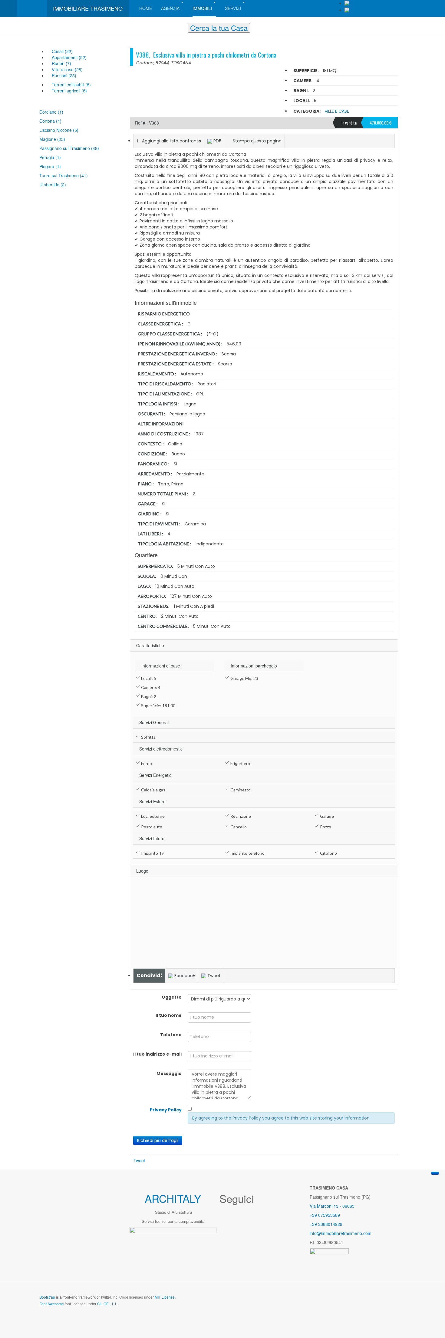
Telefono (171, 1035)
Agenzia (170, 8)
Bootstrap (47, 1297)
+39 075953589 (325, 1215)
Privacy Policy (166, 1110)
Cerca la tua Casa (219, 28)
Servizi (233, 8)
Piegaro (47, 166)
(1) (60, 112)
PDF (217, 141)
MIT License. (165, 1297)
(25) (61, 139)
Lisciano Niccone (56, 130)
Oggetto (172, 997)
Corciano (48, 112)
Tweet (214, 976)
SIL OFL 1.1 (107, 1303)
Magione (48, 139)
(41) (84, 175)
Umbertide (50, 184)
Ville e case (337, 111)
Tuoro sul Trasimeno (59, 175)
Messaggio (169, 1073)
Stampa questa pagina (257, 141)
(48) (95, 148)
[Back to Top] (435, 1173)
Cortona (47, 121)
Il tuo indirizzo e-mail (157, 1054)
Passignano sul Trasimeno (65, 148)
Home (145, 8)
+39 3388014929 (326, 1224)
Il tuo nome (169, 1015)
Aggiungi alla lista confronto (171, 141)
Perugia (47, 157)
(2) (63, 184)
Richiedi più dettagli (157, 1140)
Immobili (202, 8)
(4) (58, 121)
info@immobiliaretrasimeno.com (340, 1233)
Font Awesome (51, 1303)
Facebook (184, 976)
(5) (75, 130)
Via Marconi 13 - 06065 (332, 1206)
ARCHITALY (173, 1198)
